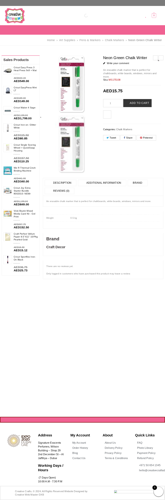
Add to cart (139, 103)
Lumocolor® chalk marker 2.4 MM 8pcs (88, 331)
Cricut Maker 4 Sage (24, 107)
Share (129, 137)
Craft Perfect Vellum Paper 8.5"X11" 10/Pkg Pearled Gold (26, 236)
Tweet (113, 137)
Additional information (103, 182)
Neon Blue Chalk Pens (118, 330)
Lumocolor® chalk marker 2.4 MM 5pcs (58, 331)
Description (61, 182)
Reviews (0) (60, 190)
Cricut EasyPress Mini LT (25, 89)
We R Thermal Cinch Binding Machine (25, 169)
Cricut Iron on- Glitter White (25, 126)
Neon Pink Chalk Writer (148, 330)
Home (51, 40)
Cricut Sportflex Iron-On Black (25, 258)
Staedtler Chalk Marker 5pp (118, 387)
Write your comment (118, 63)
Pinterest (148, 137)
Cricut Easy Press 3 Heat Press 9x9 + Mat (25, 69)
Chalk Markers (114, 40)
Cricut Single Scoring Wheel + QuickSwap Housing (25, 148)
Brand (137, 182)
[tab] (60, 183)
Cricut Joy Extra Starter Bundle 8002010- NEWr (22, 191)
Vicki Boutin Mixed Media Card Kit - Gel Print (24, 214)
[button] (82, 3)
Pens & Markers (90, 40)
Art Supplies (67, 40)
